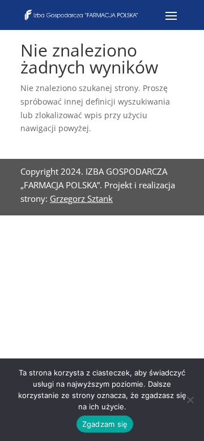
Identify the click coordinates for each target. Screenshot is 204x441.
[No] (190, 399)
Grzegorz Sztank (81, 198)
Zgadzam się (105, 424)
